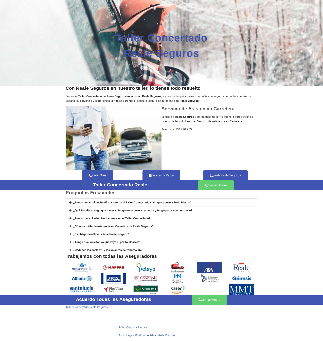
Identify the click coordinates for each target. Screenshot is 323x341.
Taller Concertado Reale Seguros (87, 307)
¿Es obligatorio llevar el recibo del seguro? (101, 234)
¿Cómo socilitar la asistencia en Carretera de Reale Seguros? (113, 226)
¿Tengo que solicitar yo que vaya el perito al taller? (106, 242)
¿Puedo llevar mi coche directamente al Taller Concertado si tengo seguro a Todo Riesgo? (132, 202)
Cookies (170, 335)
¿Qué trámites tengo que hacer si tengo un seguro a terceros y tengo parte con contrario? (132, 210)
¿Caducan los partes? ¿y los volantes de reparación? (107, 250)
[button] (161, 202)
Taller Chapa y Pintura (133, 327)
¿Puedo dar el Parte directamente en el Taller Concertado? (111, 218)
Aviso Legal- (126, 335)
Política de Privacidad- (149, 335)
